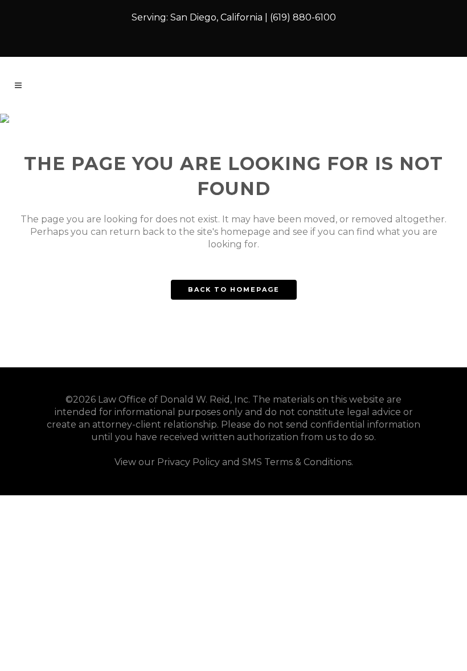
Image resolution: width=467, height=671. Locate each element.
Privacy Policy (188, 462)
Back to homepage (234, 289)
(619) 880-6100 (303, 17)
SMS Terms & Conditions (296, 462)
